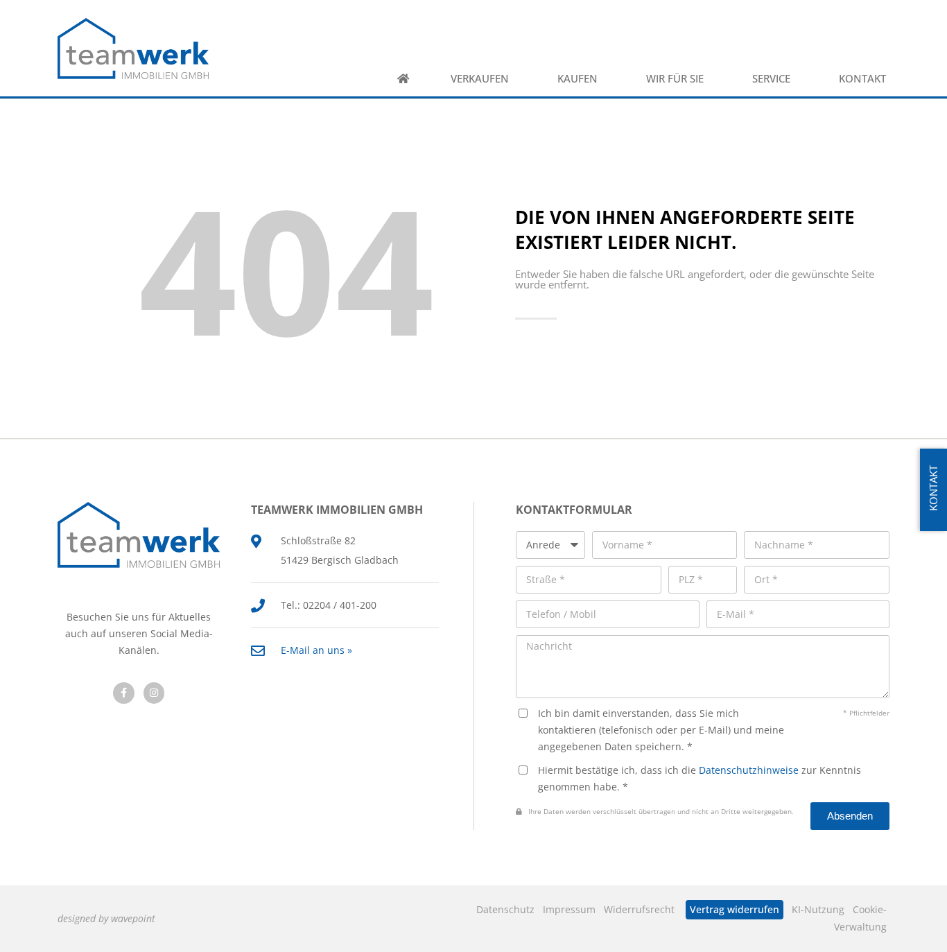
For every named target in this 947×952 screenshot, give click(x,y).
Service (771, 78)
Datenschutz (505, 909)
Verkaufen (480, 78)
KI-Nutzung (818, 909)
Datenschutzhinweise (749, 770)
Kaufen (577, 78)
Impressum (569, 909)
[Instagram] (154, 693)
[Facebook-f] (123, 693)
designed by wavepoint (106, 918)
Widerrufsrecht (639, 909)
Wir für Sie (675, 78)
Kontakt (862, 78)
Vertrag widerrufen (734, 909)
